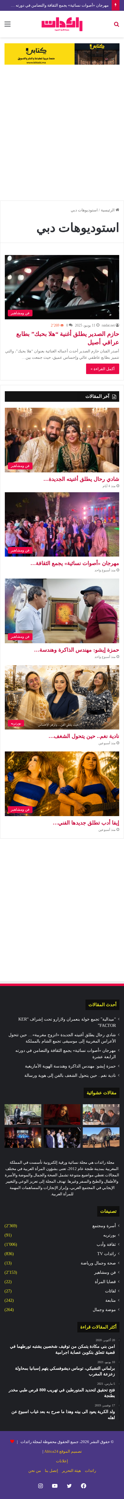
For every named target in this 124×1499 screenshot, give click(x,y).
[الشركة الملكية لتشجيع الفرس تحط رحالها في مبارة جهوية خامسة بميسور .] (101, 1137)
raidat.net (108, 325)
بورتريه (109, 1235)
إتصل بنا (51, 1470)
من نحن (34, 1470)
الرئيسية (108, 210)
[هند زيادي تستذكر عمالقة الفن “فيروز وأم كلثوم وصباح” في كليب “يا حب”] (62, 1114)
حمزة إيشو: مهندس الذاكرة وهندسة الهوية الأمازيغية (70, 1066)
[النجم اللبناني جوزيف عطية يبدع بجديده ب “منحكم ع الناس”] (23, 1114)
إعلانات (62, 1461)
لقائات (110, 1291)
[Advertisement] (62, 133)
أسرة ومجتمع (104, 1226)
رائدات (90, 1470)
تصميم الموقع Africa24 (63, 1451)
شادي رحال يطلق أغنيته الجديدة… (81, 479)
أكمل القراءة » (103, 369)
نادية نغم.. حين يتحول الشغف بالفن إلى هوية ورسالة (70, 1075)
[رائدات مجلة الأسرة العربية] (62, 24)
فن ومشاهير (105, 1272)
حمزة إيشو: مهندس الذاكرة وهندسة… (76, 650)
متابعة (110, 1300)
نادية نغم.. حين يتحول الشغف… (83, 736)
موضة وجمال (104, 1309)
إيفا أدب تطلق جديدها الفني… (86, 823)
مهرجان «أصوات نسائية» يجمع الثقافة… (74, 563)
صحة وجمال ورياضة (98, 1263)
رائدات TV (106, 1254)
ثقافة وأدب (106, 1244)
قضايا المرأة (105, 1281)
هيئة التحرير (71, 1470)
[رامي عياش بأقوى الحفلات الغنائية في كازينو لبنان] (23, 1137)
